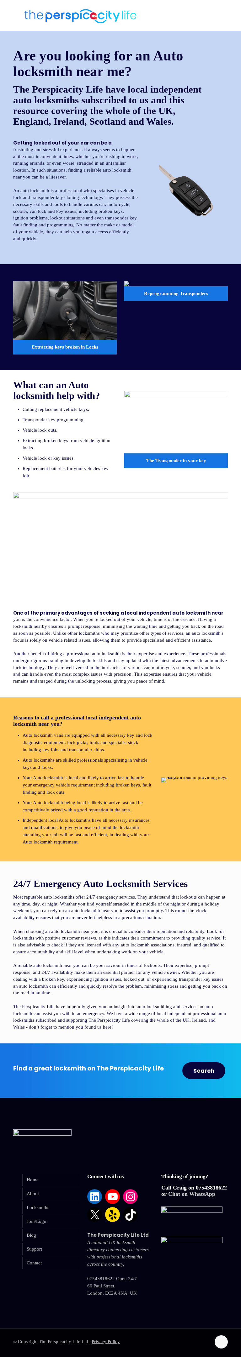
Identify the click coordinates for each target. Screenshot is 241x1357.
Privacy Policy (106, 1341)
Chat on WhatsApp (191, 1194)
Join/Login (37, 1221)
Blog (31, 1235)
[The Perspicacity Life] (80, 16)
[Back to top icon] (221, 1341)
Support (34, 1249)
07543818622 (211, 1187)
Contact (34, 1262)
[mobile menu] (216, 12)
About (33, 1193)
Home (33, 1179)
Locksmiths (38, 1207)
